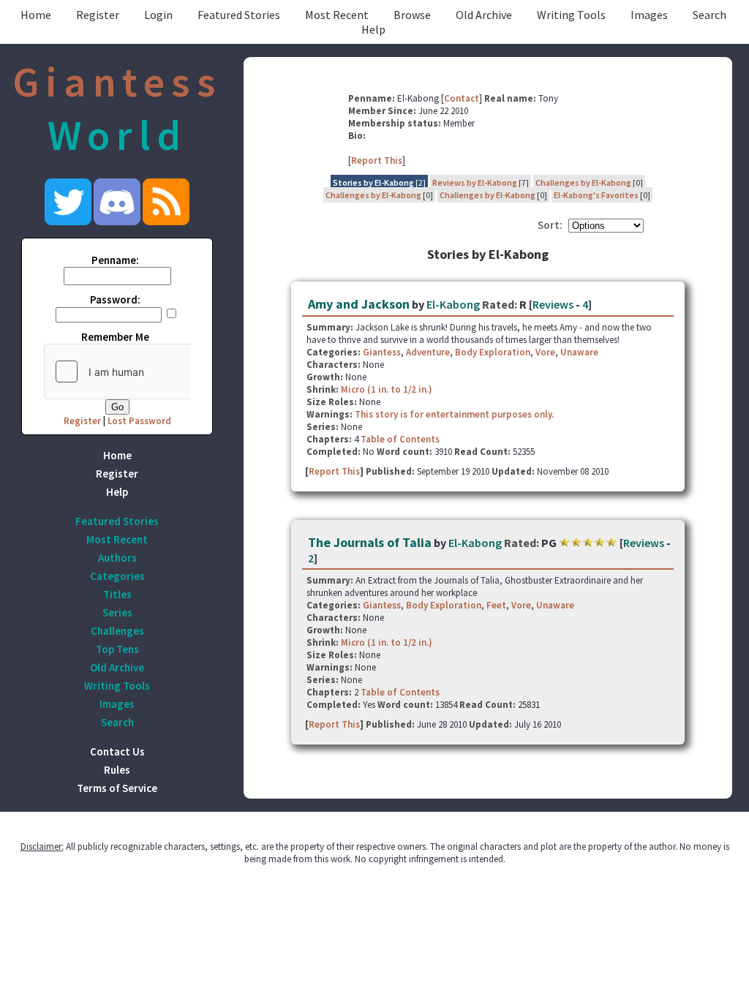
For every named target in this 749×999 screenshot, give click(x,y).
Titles (117, 594)
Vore (545, 352)
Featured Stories (238, 14)
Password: (115, 299)
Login (158, 14)
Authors (117, 558)
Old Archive (484, 14)
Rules (117, 770)
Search (709, 14)
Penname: (115, 260)
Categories (117, 576)
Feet (496, 605)
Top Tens (117, 649)
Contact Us (117, 751)
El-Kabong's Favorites (596, 194)
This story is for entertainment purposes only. (454, 414)
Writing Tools (571, 14)
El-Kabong (453, 304)
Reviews (552, 304)
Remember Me (115, 337)
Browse (412, 14)
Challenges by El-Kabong (583, 182)
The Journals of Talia (370, 542)
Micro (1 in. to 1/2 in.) (386, 389)
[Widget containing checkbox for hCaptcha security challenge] (154, 371)
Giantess (382, 352)
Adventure (428, 352)
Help (373, 29)
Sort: (550, 225)
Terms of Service (117, 788)
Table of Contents (400, 439)
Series (117, 612)
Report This (376, 160)
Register (97, 14)
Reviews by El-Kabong (474, 182)
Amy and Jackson (359, 303)
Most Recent (337, 14)
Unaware (579, 352)
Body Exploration (492, 352)
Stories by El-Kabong (373, 182)
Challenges (117, 631)
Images (649, 14)
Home (35, 14)
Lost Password (139, 421)
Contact (461, 98)
